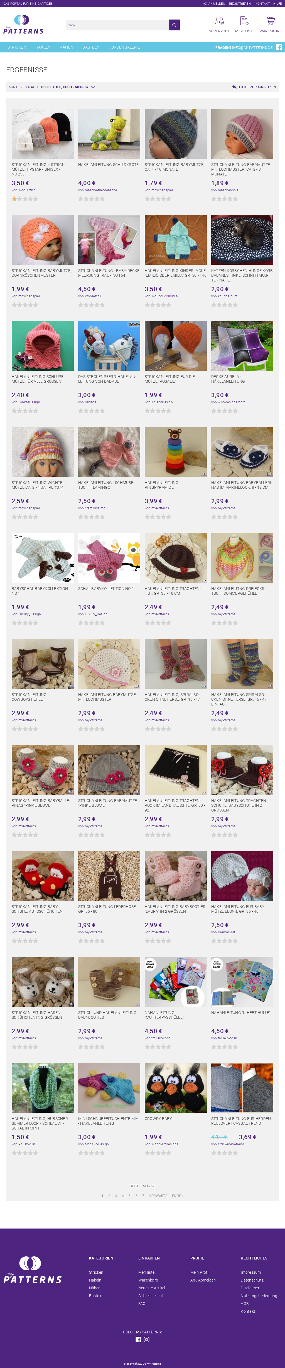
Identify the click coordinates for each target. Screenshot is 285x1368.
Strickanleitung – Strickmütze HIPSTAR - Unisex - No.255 (39, 169)
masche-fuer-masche (101, 190)
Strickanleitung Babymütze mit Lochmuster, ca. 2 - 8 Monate (240, 169)
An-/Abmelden (203, 1280)
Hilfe (277, 3)
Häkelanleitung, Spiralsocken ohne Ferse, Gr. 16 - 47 (172, 697)
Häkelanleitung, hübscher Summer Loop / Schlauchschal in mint (40, 1123)
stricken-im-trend (231, 1144)
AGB (245, 1303)
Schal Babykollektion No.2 (106, 588)
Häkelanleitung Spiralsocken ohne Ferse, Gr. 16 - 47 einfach (239, 699)
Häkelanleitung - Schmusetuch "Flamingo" (106, 485)
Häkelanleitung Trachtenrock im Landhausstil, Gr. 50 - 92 (175, 805)
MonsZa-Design (97, 1144)
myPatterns (160, 508)
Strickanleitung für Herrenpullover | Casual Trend (241, 1121)
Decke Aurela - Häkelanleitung (228, 379)
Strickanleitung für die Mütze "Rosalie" (170, 379)
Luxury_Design (29, 614)
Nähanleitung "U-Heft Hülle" (240, 1012)
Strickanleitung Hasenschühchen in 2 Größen (37, 1015)
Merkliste (146, 1272)
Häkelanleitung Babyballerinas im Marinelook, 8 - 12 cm (241, 485)
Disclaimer (250, 1288)
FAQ (142, 1303)
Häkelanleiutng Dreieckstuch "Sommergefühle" (238, 591)
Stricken (17, 47)
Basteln (90, 47)
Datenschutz (252, 1280)
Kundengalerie (124, 47)
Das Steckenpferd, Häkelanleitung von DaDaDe (107, 379)
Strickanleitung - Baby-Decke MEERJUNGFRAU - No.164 (109, 273)
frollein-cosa (160, 1038)
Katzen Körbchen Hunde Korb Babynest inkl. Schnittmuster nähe (242, 275)
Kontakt (262, 3)
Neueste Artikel (151, 1288)
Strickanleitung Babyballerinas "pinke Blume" (41, 803)
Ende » (177, 1196)
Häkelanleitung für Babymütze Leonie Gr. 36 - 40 (238, 909)
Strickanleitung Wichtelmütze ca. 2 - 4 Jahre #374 (39, 485)
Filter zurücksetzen (257, 87)
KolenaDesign (162, 402)
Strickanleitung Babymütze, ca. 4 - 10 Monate (174, 167)
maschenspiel (162, 190)
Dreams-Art (226, 932)
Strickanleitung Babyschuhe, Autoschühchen (37, 909)
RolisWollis (27, 1144)
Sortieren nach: (24, 87)
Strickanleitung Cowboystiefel (29, 697)
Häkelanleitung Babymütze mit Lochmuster (107, 697)
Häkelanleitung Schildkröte (108, 164)
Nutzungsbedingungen (261, 1296)
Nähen (66, 47)
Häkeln (42, 47)
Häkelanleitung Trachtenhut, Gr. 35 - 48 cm (173, 591)
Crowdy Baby (158, 1118)
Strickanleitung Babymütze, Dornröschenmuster (41, 273)
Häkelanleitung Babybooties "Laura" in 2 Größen (175, 909)
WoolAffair (26, 190)
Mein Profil (200, 1272)
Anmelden (216, 3)
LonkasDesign (29, 402)
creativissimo (95, 508)
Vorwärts (158, 1196)
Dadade (90, 402)
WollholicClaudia (164, 296)
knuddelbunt (228, 296)
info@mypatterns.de (252, 47)
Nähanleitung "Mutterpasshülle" (164, 1015)
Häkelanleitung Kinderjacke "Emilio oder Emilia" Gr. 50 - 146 (176, 273)
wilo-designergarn (231, 402)
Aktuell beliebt (150, 1296)
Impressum (251, 1272)
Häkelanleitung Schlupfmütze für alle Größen (38, 379)
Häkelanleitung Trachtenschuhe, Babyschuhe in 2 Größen (239, 805)
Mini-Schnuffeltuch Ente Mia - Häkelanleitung (108, 1121)
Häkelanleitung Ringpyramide (161, 485)
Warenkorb (148, 1280)
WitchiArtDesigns (164, 1144)
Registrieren (240, 3)
